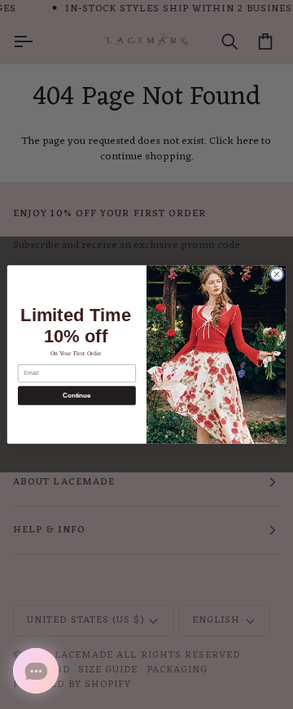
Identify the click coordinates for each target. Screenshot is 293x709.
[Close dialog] (276, 274)
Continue (76, 395)
